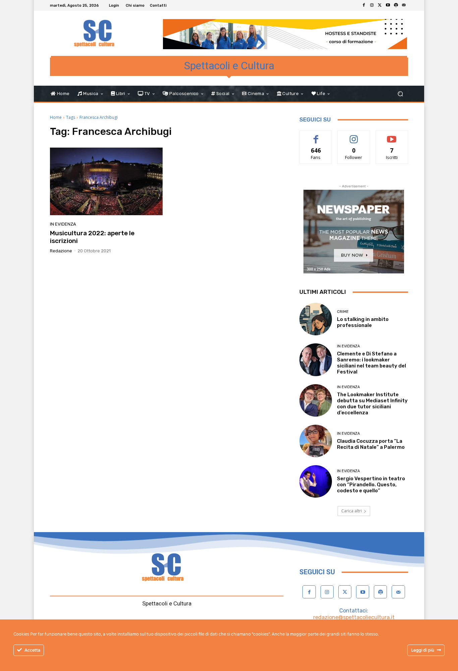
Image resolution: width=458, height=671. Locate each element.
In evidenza (63, 224)
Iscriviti (392, 135)
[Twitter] (380, 5)
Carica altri (351, 511)
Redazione (61, 250)
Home (56, 117)
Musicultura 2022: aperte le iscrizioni (92, 237)
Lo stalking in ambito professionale (363, 322)
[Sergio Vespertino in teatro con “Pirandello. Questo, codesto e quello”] (315, 481)
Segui (354, 135)
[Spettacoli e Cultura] (98, 33)
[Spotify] (396, 5)
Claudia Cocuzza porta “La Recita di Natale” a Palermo (371, 444)
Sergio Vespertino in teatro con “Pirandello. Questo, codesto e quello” (371, 485)
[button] (400, 94)
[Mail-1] (404, 5)
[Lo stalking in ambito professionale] (315, 319)
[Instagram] (372, 5)
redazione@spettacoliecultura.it (354, 617)
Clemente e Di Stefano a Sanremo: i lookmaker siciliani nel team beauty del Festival (371, 363)
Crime (343, 312)
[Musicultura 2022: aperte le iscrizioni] (106, 181)
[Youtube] (388, 5)
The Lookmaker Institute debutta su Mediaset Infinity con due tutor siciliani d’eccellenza (372, 404)
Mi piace (315, 135)
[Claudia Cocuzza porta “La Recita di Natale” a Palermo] (315, 441)
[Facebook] (364, 5)
